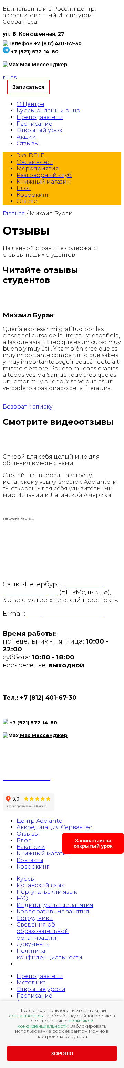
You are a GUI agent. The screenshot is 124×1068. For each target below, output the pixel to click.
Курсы (26, 878)
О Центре (30, 104)
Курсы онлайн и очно (48, 110)
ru (6, 77)
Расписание (34, 123)
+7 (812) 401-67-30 (58, 43)
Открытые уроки (41, 989)
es (13, 77)
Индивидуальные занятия (55, 905)
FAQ (22, 898)
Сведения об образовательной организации (43, 931)
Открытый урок (39, 130)
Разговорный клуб (44, 175)
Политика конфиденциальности (49, 954)
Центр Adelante (39, 820)
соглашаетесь (26, 1015)
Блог (24, 188)
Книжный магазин (44, 181)
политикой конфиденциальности (55, 1023)
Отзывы (28, 143)
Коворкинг (33, 195)
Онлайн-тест (35, 162)
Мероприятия (38, 168)
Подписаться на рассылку (38, 754)
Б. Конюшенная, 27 (38, 34)
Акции (26, 137)
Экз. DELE (30, 155)
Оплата (27, 201)
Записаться (28, 87)
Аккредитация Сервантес (54, 827)
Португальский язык (47, 892)
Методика (31, 982)
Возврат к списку (28, 406)
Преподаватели (40, 117)
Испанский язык (40, 885)
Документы (33, 944)
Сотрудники (35, 918)
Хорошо (62, 1053)
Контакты (30, 860)
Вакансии (31, 847)
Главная (14, 213)
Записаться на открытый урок (93, 843)
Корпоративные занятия (53, 911)
